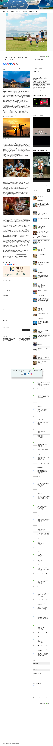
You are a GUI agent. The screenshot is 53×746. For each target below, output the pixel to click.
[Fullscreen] (48, 106)
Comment (5, 295)
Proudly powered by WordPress (13, 743)
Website (5, 320)
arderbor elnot (35, 90)
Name (4, 309)
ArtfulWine (35, 84)
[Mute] (46, 106)
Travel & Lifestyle (9, 280)
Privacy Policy (31, 11)
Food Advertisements (42, 56)
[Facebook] (4, 64)
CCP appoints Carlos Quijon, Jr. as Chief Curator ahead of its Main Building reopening (41, 78)
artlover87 (35, 77)
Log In (37, 11)
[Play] (34, 106)
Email (4, 315)
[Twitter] (6, 64)
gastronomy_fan (36, 81)
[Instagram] (8, 64)
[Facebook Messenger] (12, 64)
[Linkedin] (10, 64)
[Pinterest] (14, 64)
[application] (41, 102)
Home (4, 11)
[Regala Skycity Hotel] (16, 276)
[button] (41, 132)
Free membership (36, 87)
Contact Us (25, 11)
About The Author (10, 11)
